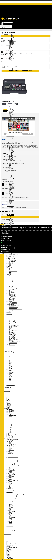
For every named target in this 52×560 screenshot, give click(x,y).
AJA (9, 514)
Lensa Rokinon (11, 150)
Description (5, 109)
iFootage (10, 378)
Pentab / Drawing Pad (10, 258)
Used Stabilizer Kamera (10, 435)
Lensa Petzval (11, 149)
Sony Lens (10, 191)
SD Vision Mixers (9, 492)
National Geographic (9, 400)
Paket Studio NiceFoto (12, 320)
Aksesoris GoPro (9, 537)
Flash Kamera (8, 544)
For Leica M (10, 113)
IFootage (10, 367)
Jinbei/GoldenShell (9, 304)
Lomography (11, 56)
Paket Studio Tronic (12, 337)
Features (4, 153)
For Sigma (10, 181)
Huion (9, 259)
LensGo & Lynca (8, 395)
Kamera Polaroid (11, 54)
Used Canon (10, 416)
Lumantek (10, 459)
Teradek (10, 468)
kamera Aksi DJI (11, 37)
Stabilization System (9, 385)
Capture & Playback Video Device (11, 457)
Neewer (10, 508)
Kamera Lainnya (9, 50)
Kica (7, 255)
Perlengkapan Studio (7, 286)
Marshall (10, 484)
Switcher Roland (11, 501)
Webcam (10, 57)
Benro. (10, 374)
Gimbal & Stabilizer (9, 545)
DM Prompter (11, 505)
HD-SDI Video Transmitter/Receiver (12, 465)
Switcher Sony (11, 502)
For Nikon (10, 179)
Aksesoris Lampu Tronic (12, 332)
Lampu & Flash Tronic (12, 335)
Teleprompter (8, 503)
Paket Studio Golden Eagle (13, 303)
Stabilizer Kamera (7, 351)
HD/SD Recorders (9, 473)
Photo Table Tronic (12, 338)
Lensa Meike (11, 144)
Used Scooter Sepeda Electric (11, 434)
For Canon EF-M (11, 110)
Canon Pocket (11, 69)
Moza (9, 359)
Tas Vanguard (8, 405)
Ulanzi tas (8, 406)
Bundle (7, 451)
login (5, 181)
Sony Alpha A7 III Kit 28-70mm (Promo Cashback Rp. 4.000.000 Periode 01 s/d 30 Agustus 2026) (16, 53)
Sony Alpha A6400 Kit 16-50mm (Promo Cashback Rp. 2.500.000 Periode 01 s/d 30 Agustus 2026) (16, 60)
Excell (7, 290)
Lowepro (7, 397)
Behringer (10, 448)
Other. (9, 107)
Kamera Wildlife (11, 55)
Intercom (8, 478)
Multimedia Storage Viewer (10, 256)
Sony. (7, 402)
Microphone (8, 552)
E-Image (10, 375)
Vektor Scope (8, 510)
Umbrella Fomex (11, 300)
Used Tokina (10, 432)
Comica (10, 449)
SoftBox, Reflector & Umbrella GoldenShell (15, 309)
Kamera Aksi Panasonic (12, 41)
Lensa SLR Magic (9, 184)
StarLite (7, 324)
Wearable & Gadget (9, 558)
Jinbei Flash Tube (11, 306)
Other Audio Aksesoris (12, 444)
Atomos (10, 515)
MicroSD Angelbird (11, 229)
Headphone (8, 253)
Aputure (10, 352)
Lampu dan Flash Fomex (12, 296)
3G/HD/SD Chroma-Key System (11, 439)
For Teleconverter (11, 183)
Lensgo (10, 506)
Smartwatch (8, 267)
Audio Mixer (8, 445)
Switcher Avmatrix (11, 497)
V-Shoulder (10, 364)
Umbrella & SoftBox (12, 289)
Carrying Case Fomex (12, 295)
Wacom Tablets (11, 262)
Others (10, 297)
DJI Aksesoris (11, 106)
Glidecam (10, 355)
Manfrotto (8, 312)
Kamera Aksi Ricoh (12, 42)
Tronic (7, 331)
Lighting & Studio (9, 550)
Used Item (6, 408)
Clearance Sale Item (7, 534)
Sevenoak (10, 362)
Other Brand (8, 314)
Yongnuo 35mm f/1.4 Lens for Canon (7, 46)
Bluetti (10, 264)
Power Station (8, 263)
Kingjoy (10, 380)
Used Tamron (11, 431)
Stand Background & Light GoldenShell (15, 310)
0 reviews (3, 219)
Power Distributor (9, 490)
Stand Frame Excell (12, 292)
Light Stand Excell (11, 291)
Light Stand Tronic (11, 336)
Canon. (10, 59)
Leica (9, 48)
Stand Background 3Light (13, 288)
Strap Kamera (8, 554)
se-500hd (12, 223)
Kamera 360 (10, 51)
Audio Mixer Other (11, 446)
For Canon (10, 176)
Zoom (9, 284)
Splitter (10, 496)
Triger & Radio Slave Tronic (13, 342)
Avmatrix (10, 516)
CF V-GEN (10, 224)
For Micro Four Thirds (12, 114)
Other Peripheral (9, 257)
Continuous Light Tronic (12, 334)
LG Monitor (10, 483)
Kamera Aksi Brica (11, 36)
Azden (10, 447)
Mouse (10, 250)
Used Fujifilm (11, 427)
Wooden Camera (11, 372)
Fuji (9, 70)
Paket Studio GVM (11, 319)
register (8, 181)
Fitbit (9, 269)
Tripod (7, 556)
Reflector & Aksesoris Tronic (13, 339)
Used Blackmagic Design (12, 415)
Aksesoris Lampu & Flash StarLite (14, 325)
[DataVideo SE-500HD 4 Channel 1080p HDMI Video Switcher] (14, 100)
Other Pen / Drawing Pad (12, 260)
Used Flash (8, 412)
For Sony (10, 182)
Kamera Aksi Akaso (12, 35)
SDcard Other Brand (12, 238)
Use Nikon (10, 413)
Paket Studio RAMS (12, 321)
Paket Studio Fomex (12, 298)
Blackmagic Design (12, 464)
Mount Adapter (11, 174)
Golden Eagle (8, 301)
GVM (9, 377)
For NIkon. (10, 212)
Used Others (8, 433)
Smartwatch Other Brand (13, 271)
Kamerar (10, 357)
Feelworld (10, 472)
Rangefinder (8, 266)
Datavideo (10, 452)
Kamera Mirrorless (9, 58)
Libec (7, 396)
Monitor (7, 553)
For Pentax (10, 180)
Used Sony (10, 430)
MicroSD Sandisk (11, 232)
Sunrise (10, 363)
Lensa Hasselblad (9, 136)
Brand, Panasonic (9, 542)
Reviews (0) (5, 111)
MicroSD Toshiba (11, 234)
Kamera (7, 548)
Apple (9, 268)
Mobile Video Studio (9, 488)
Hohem (10, 356)
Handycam (8, 546)
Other (9, 318)
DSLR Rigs (10, 370)
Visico (7, 344)
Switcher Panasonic (12, 500)
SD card (7, 237)
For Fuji (10, 177)
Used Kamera (8, 414)
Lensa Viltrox (11, 152)
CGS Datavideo (11, 461)
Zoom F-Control (11, 450)
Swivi (9, 486)
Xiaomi (10, 67)
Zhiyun (10, 365)
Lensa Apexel (11, 138)
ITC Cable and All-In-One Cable (11, 480)
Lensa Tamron (8, 193)
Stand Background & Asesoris (13, 322)
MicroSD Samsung (11, 231)
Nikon (9, 49)
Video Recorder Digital (10, 530)
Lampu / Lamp (11, 287)
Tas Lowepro (8, 404)
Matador (7, 399)
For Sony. (10, 199)
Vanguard (8, 407)
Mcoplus (10, 358)
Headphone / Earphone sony (13, 254)
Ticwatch (10, 272)
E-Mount (10, 190)
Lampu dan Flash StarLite (13, 326)
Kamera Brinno (11, 52)
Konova (10, 381)
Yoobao (10, 265)
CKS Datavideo (11, 440)
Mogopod (10, 368)
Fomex (7, 293)
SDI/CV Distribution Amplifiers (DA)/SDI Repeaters (14, 494)
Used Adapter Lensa (9, 409)
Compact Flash (8, 221)
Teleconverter (11, 192)
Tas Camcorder (7, 387)
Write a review (8, 219)
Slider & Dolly (8, 373)
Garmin (10, 270)
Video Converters (9, 513)
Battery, (7, 541)
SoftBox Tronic (11, 340)
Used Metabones (11, 410)
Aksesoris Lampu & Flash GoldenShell (14, 305)
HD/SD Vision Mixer (9, 476)
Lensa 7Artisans (9, 109)
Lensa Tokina (8, 201)
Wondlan (10, 487)
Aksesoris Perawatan (9, 538)
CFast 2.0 (8, 218)
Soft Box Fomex (11, 299)
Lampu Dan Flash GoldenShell (13, 307)
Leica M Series (11, 155)
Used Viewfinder (9, 436)
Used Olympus (11, 429)
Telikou (10, 509)
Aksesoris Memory (9, 215)
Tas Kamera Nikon (9, 403)
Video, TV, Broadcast (7, 438)
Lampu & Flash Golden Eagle (13, 302)
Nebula (10, 360)
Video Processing (9, 526)
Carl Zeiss (10, 189)
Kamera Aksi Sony (11, 43)
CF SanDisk (10, 222)
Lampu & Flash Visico (12, 345)
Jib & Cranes (8, 366)
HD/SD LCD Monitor (9, 469)
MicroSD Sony (11, 233)
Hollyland (10, 467)
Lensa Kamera (8, 549)
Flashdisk (8, 225)
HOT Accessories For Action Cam (11, 547)
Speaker (7, 274)
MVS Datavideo (11, 489)
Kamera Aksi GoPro (12, 38)
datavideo (9, 223)
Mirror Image (11, 507)
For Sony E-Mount (11, 187)
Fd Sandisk (10, 226)
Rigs (7, 369)
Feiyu (9, 354)
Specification (5, 110)
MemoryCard (8, 551)
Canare (10, 442)
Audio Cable (8, 441)
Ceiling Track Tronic (12, 333)
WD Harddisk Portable (12, 251)
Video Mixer (8, 521)
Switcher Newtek (11, 499)
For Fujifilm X (11, 112)
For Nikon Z (10, 115)
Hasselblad (10, 47)
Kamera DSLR (8, 45)
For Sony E (10, 116)
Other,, (10, 217)
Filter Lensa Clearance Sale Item (11, 543)
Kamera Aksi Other (12, 44)
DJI (9, 353)
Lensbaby (10, 153)
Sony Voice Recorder (12, 282)
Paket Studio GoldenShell (13, 308)
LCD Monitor (8, 482)
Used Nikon (10, 428)
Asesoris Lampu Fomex (12, 294)
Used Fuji (10, 417)
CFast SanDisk (11, 219)
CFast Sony (10, 220)
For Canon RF (11, 111)
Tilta (9, 371)
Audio (7, 540)
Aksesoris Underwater (10, 539)
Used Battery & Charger (10, 411)
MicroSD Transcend (12, 235)
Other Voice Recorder (12, 281)
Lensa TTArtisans (11, 151)
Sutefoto (10, 323)
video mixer (5, 223)
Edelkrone (10, 376)
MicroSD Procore (11, 230)
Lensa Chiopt (11, 139)
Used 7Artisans (11, 425)
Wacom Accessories (12, 261)
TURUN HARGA (8, 557)
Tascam (10, 283)
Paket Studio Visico (12, 346)
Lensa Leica (8, 154)
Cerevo (10, 466)
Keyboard (10, 248)
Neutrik (10, 443)
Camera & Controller (9, 453)
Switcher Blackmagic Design (13, 498)
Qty (2, 214)
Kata (7, 394)
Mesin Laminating (11, 317)
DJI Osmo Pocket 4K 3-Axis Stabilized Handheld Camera (10, 66)
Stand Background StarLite (13, 330)
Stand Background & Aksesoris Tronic (15, 341)
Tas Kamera (6, 391)
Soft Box (10, 329)
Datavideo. (10, 522)
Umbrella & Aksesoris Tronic (13, 343)
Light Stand (10, 327)
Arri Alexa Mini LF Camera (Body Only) (7, 40)
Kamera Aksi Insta (11, 39)
